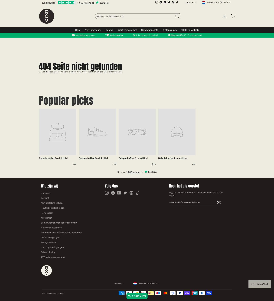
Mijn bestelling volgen (51, 203)
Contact (45, 198)
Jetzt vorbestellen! (127, 30)
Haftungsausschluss (51, 227)
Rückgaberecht (49, 242)
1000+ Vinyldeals (190, 30)
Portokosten (47, 213)
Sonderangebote (149, 30)
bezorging (90, 35)
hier (94, 72)
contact (154, 35)
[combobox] (135, 16)
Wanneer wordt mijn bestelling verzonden (61, 232)
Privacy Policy (48, 252)
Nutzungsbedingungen (52, 247)
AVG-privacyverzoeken (53, 257)
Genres (109, 30)
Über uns (45, 193)
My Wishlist (46, 218)
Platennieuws (170, 30)
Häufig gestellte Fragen (52, 208)
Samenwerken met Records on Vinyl (59, 222)
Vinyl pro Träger (93, 30)
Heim (77, 30)
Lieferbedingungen (50, 237)
